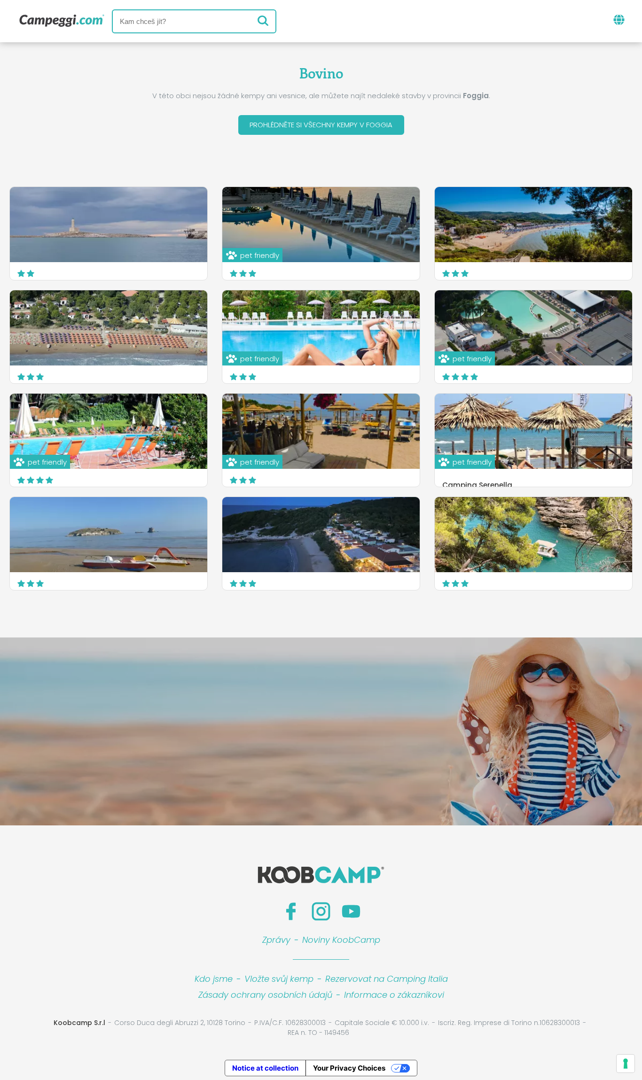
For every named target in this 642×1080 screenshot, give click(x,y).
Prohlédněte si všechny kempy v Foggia (321, 125)
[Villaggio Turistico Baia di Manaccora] (533, 224)
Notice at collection (265, 1068)
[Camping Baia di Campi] (533, 534)
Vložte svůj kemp (278, 979)
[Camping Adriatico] (108, 224)
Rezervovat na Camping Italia (386, 979)
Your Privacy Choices (349, 1068)
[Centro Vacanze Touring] (108, 534)
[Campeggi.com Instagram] (321, 911)
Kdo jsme (214, 979)
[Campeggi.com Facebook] (291, 911)
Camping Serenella (477, 485)
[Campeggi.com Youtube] (351, 911)
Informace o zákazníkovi (394, 995)
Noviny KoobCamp (341, 940)
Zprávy (276, 940)
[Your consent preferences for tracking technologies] (625, 1063)
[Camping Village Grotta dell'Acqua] (108, 327)
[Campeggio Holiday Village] (321, 534)
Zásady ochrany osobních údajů (265, 995)
